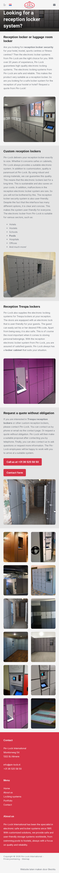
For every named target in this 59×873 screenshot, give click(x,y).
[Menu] (4, 5)
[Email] (54, 5)
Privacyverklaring (11, 859)
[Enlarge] (24, 535)
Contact (7, 804)
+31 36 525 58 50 (12, 768)
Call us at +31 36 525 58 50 (23, 461)
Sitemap (25, 859)
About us (8, 792)
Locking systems (12, 796)
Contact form (15, 472)
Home (6, 788)
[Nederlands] (10, 5)
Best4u (52, 869)
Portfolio (7, 800)
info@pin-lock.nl (11, 764)
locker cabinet (14, 350)
